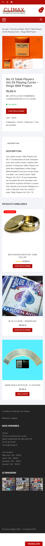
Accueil (5, 29)
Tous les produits (17, 29)
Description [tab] (13, 143)
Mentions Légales (10, 418)
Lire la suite (22, 394)
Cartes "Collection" (25, 122)
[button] (38, 40)
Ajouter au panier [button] (22, 266)
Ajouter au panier (16, 111)
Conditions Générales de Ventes (16, 411)
